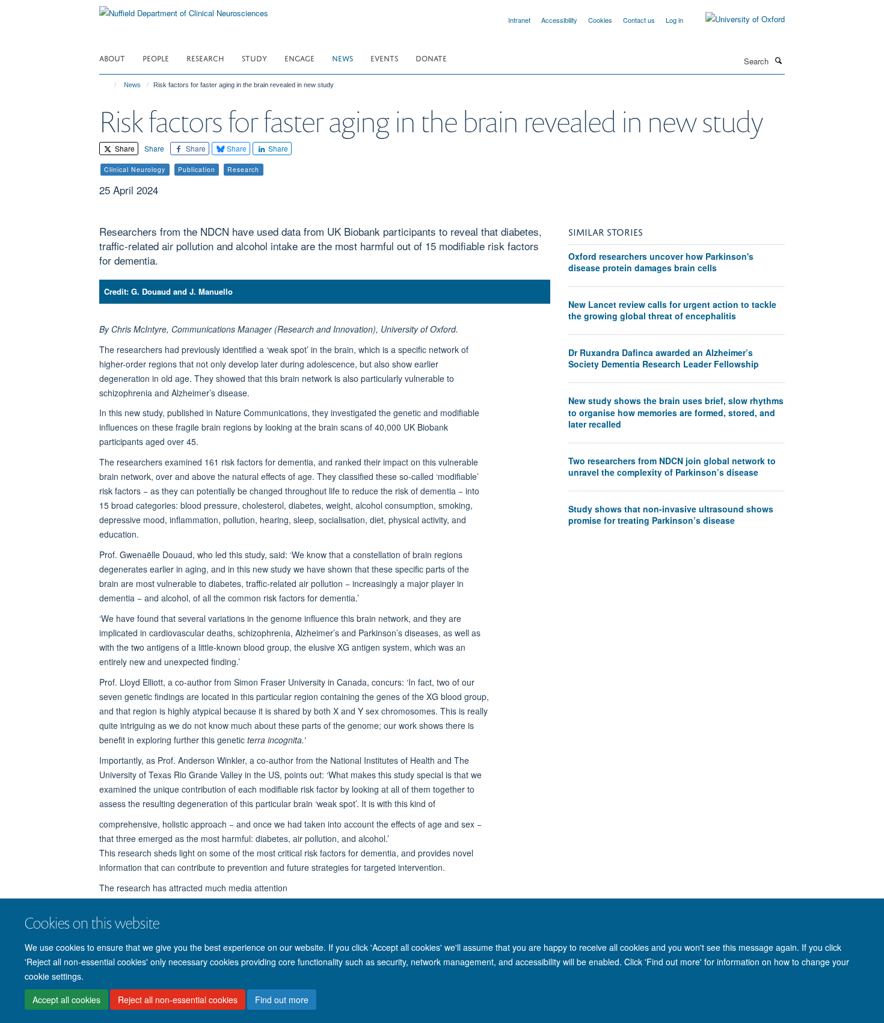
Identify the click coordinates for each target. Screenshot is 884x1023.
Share (124, 148)
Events (384, 57)
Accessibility (559, 20)
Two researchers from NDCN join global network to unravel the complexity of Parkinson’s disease (672, 467)
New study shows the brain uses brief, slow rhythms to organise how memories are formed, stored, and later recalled (676, 412)
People (156, 57)
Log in (674, 20)
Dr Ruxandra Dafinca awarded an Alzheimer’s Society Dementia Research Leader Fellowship (663, 358)
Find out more (281, 1000)
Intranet (519, 20)
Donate (431, 57)
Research (205, 57)
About (112, 57)
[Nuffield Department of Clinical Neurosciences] (183, 8)
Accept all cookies (66, 1000)
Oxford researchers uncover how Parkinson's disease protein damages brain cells (661, 262)
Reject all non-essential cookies (178, 1000)
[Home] (109, 84)
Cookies (600, 20)
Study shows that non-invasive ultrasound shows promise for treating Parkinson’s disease (670, 515)
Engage (299, 57)
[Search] (778, 60)
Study (254, 57)
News (342, 57)
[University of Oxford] (736, 19)
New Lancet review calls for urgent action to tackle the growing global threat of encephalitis (672, 310)
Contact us (639, 20)
